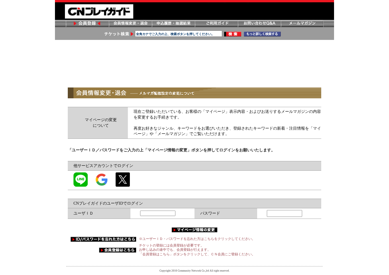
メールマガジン (302, 23)
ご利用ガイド (216, 23)
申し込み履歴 (173, 23)
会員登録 (87, 23)
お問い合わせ (259, 23)
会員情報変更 (130, 23)
